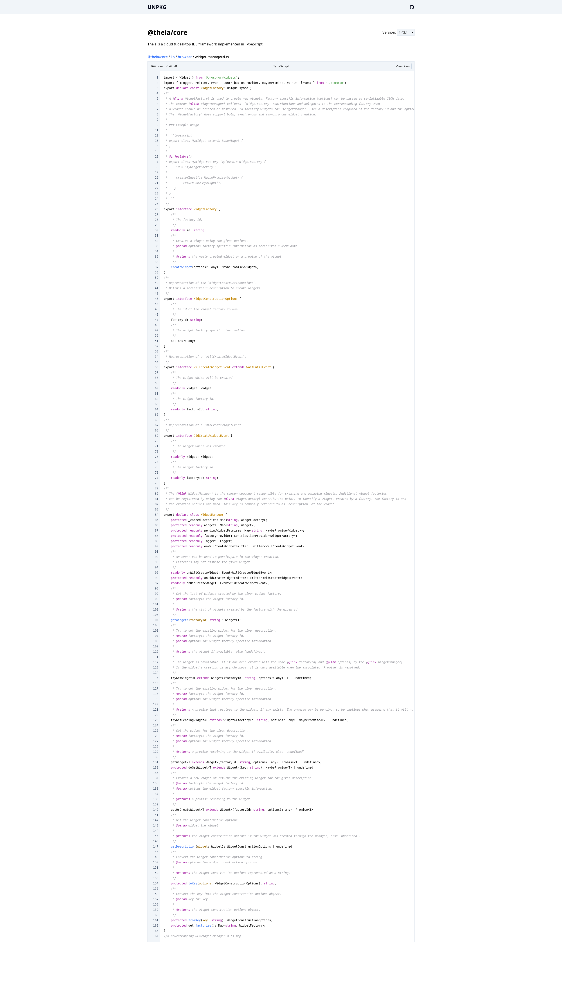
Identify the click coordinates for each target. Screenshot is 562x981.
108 (155, 641)
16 (156, 156)
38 (156, 272)
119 (155, 699)
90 (156, 546)
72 (156, 451)
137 (155, 794)
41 (156, 288)
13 (156, 140)
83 (156, 509)
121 (155, 709)
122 (155, 715)
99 (156, 593)
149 (155, 857)
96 (156, 578)
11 (156, 130)
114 (155, 672)
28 (156, 219)
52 (156, 346)
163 (155, 930)
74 (156, 462)
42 (156, 293)
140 (155, 809)
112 (155, 662)
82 (156, 504)
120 (155, 704)
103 (155, 614)
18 (156, 167)
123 (155, 720)
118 (155, 693)
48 (156, 325)
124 (155, 725)
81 (156, 499)
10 (156, 125)
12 (156, 135)
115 (155, 678)
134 (155, 778)
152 (155, 873)
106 (155, 630)
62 (156, 399)
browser (185, 56)
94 (156, 567)
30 (156, 230)
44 (156, 304)
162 (155, 925)
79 (156, 488)
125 (155, 730)
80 (156, 493)
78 (156, 483)
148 (155, 851)
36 (156, 262)
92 (156, 557)
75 (156, 467)
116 (155, 683)
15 (156, 151)
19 (156, 172)
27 (156, 214)
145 (155, 836)
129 (155, 751)
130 (155, 757)
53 (156, 351)
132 (155, 767)
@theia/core (158, 56)
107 (155, 636)
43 (156, 298)
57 (156, 372)
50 (156, 335)
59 (156, 383)
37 (156, 267)
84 (156, 514)
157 (155, 899)
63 (156, 404)
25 (156, 204)
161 (155, 920)
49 (156, 330)
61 (156, 393)
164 (155, 936)
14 (156, 146)
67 (156, 425)
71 (156, 446)
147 (155, 846)
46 (156, 314)
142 (155, 820)
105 (155, 625)
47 (156, 320)
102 (155, 609)
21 (156, 183)
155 (155, 888)
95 (156, 572)
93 (156, 562)
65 (156, 414)
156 (155, 894)
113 (155, 667)
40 (156, 283)
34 (156, 251)
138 (155, 799)
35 (156, 256)
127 (155, 741)
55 (156, 362)
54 (156, 356)
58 (156, 377)
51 (156, 341)
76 (156, 472)
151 (155, 867)
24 (156, 198)
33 (156, 246)
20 (156, 177)
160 (155, 915)
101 (155, 604)
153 (155, 878)
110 (155, 651)
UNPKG (157, 7)
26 (156, 209)
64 (156, 409)
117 (155, 688)
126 (155, 736)
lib (173, 56)
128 (155, 746)
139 (155, 804)
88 (156, 535)
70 (156, 441)
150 (155, 862)
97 (156, 583)
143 (155, 825)
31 (156, 235)
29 (156, 225)
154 (155, 883)
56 (156, 367)
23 (156, 193)
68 (156, 430)
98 (156, 588)
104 (155, 620)
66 (156, 420)
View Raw (403, 66)
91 (156, 551)
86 (156, 525)
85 (156, 520)
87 (156, 530)
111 (155, 657)
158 (155, 904)
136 (155, 788)
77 (156, 478)
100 (155, 599)
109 (155, 646)
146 (155, 841)
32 (156, 241)
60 (156, 388)
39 (156, 277)
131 (155, 762)
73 (156, 456)
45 (156, 309)
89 (156, 541)
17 (156, 162)
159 (155, 909)
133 (155, 772)
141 (155, 815)
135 (155, 783)
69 (156, 435)
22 (156, 188)
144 (155, 830)
